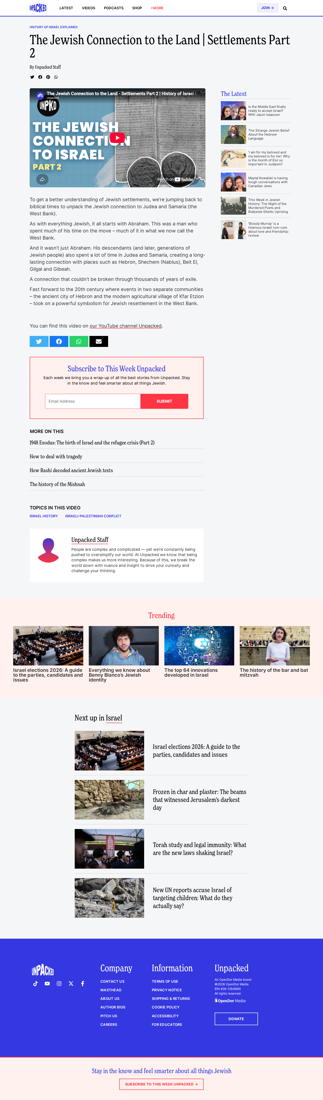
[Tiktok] (35, 983)
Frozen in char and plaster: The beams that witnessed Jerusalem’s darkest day (199, 800)
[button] (32, 77)
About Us (109, 998)
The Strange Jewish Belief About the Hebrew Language (268, 134)
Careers (108, 1024)
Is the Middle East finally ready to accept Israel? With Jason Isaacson (267, 111)
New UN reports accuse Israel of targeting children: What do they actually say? (192, 898)
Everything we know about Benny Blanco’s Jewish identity (119, 675)
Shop (137, 8)
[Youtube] (47, 983)
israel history (44, 516)
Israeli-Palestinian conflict (93, 516)
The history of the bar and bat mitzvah (274, 672)
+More (157, 8)
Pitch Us (108, 1016)
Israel (114, 718)
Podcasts (113, 8)
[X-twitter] (71, 983)
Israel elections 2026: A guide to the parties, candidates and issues (48, 675)
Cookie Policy (166, 1007)
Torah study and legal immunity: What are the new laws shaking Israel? (199, 849)
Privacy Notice (167, 990)
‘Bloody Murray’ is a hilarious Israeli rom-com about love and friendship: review (268, 229)
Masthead (111, 990)
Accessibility (165, 1016)
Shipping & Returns (171, 998)
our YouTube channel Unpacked (126, 326)
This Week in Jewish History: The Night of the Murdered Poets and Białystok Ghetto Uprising (268, 206)
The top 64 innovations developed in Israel (191, 672)
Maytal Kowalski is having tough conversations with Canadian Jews (268, 182)
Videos (88, 8)
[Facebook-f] (82, 983)
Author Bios (112, 1007)
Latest (66, 8)
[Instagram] (59, 983)
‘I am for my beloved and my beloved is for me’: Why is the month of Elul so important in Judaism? (269, 158)
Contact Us (112, 981)
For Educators (167, 1024)
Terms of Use (165, 981)
